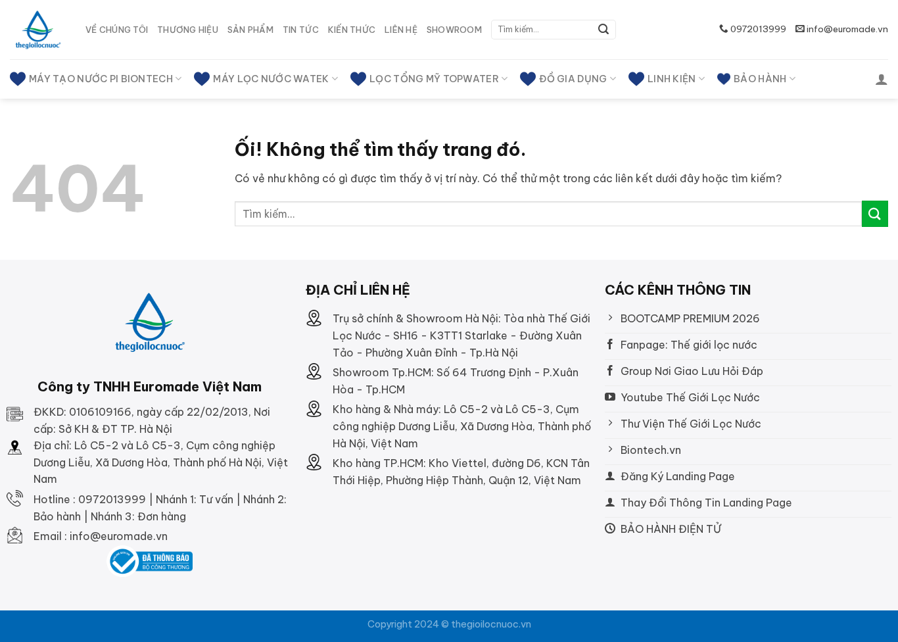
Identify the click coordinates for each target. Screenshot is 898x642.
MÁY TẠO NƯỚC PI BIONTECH (101, 79)
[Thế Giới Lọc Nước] (38, 30)
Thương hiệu (187, 29)
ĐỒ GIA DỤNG (573, 79)
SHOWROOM (454, 29)
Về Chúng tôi (116, 29)
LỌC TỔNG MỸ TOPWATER (434, 79)
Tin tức (301, 29)
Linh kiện (672, 79)
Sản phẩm (250, 29)
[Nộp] (604, 29)
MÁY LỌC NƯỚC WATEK (271, 79)
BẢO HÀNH (760, 79)
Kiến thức (351, 29)
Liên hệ (401, 29)
